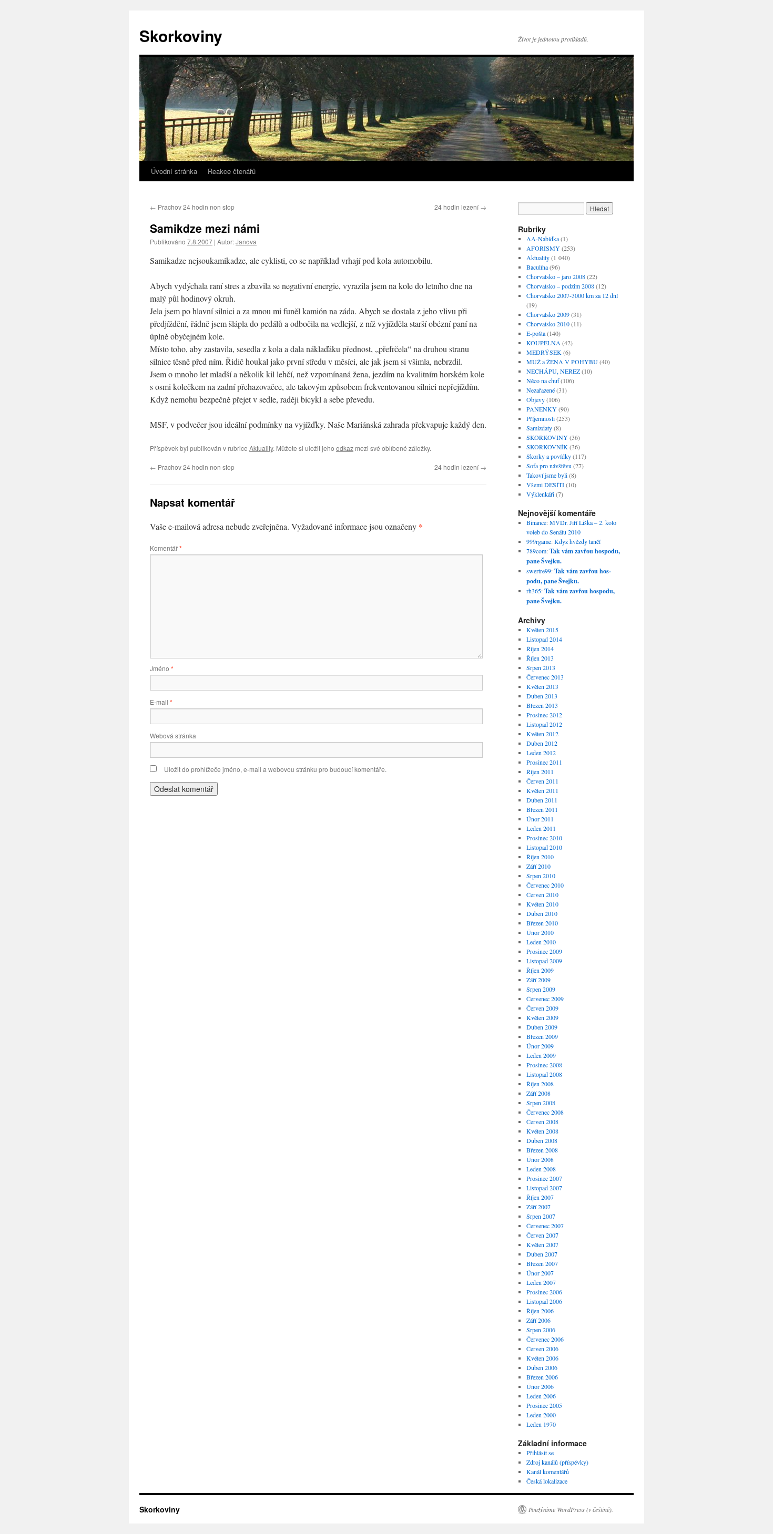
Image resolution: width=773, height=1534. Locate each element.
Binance (536, 522)
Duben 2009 (541, 1027)
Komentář (166, 547)
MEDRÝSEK (544, 352)
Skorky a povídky (548, 456)
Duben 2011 (541, 800)
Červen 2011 (542, 781)
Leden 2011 (541, 828)
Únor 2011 (540, 819)
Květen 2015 (542, 629)
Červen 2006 (542, 1348)
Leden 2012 (541, 752)
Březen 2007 (542, 1263)
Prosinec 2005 (544, 1405)
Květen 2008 (542, 1131)
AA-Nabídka (542, 238)
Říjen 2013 (540, 658)
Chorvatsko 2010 (547, 324)
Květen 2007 (542, 1244)
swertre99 (538, 571)
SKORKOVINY (547, 437)
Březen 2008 (542, 1150)
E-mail (161, 701)
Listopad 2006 (544, 1301)
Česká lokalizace (546, 1481)
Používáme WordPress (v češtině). (570, 1509)
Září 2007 (538, 1206)
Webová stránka (173, 735)
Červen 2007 (542, 1235)
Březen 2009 (542, 1036)
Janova (246, 241)
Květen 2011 (542, 790)
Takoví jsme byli (546, 475)
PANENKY (541, 409)
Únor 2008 (540, 1159)
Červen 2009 (542, 1008)
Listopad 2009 (544, 960)
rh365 (533, 590)
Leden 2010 (541, 942)
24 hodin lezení (460, 206)
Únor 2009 (540, 1046)
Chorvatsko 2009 (547, 314)
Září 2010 (538, 866)
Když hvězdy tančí (577, 541)
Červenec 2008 (545, 1112)
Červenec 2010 (545, 885)
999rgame (538, 541)
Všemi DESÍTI (545, 484)
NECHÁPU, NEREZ (553, 371)
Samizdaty (539, 428)
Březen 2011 (542, 809)
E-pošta (535, 333)
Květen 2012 (542, 733)
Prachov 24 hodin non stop (192, 206)
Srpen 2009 (540, 989)
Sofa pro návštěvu (549, 465)
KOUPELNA (543, 342)
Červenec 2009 (545, 998)
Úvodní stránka (174, 171)
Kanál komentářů (547, 1471)
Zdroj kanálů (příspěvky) (557, 1462)
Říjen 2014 (540, 648)
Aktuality (261, 448)
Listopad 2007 (544, 1187)
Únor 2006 (540, 1386)
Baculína (537, 267)
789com (536, 551)
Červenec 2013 (545, 677)
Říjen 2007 (540, 1197)
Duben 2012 (541, 743)
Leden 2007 (541, 1282)
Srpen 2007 (540, 1216)
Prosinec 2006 (544, 1292)
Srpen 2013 (540, 667)
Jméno (162, 668)
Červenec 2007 (545, 1225)
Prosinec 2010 (544, 837)
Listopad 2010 (544, 847)
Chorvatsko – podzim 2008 (560, 286)
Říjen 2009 (540, 970)
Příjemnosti (540, 418)
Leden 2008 (541, 1169)
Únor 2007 (540, 1273)
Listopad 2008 (544, 1074)
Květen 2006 (542, 1358)
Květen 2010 (542, 904)
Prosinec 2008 (544, 1065)
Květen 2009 (542, 1017)
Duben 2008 (541, 1140)
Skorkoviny (180, 35)
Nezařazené (540, 390)
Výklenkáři (540, 494)
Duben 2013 (541, 696)
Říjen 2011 (540, 771)
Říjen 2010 (540, 856)
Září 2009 (538, 979)
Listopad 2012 (544, 724)
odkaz (344, 448)
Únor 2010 (540, 932)
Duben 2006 (541, 1367)
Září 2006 (538, 1320)
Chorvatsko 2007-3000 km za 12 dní (572, 295)
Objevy (535, 399)
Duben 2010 (541, 913)
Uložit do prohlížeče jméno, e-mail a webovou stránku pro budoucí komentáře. (275, 769)
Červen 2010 (542, 894)
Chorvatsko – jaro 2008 (555, 276)
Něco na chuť (542, 380)
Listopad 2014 (544, 639)
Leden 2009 (541, 1055)
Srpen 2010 (540, 875)
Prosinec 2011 (544, 762)
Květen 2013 (542, 686)
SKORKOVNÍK (547, 446)
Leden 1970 (541, 1424)
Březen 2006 (542, 1377)
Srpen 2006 (540, 1329)
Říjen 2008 (540, 1083)
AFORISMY (543, 248)
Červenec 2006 (545, 1339)
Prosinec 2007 (544, 1178)
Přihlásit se (540, 1452)
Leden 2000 (541, 1415)
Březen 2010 (542, 923)
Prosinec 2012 (544, 715)
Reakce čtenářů (232, 171)
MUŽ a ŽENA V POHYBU (562, 361)
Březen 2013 (542, 705)
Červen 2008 (542, 1121)
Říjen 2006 (540, 1310)
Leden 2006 (541, 1396)
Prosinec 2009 (544, 951)
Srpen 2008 (540, 1102)
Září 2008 (538, 1093)
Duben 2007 (541, 1254)
